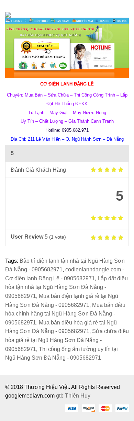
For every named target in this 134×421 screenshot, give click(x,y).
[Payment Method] (71, 408)
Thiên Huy (77, 396)
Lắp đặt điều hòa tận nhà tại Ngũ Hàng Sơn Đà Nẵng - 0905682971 (66, 287)
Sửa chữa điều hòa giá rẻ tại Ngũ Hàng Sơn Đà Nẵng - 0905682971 (67, 340)
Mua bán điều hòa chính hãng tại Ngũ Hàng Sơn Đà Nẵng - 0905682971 (65, 313)
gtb (60, 396)
